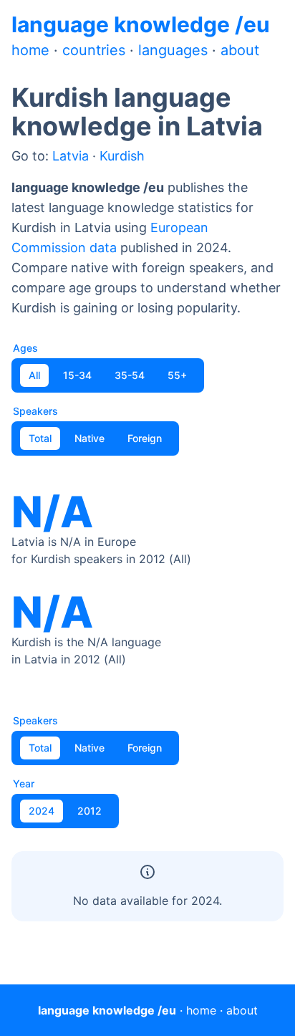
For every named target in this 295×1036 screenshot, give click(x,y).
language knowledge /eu (140, 24)
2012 (89, 811)
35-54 (130, 375)
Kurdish (122, 155)
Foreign (144, 438)
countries (93, 50)
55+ (177, 375)
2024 (41, 811)
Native (89, 438)
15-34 (77, 375)
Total (40, 438)
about (240, 50)
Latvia (70, 155)
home (30, 50)
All (34, 375)
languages (173, 50)
